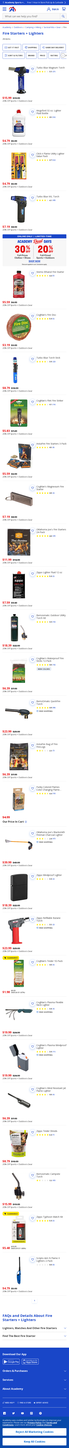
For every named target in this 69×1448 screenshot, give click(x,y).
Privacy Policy (34, 1422)
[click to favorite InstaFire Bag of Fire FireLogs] (32, 745)
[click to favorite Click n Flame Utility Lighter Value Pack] (32, 155)
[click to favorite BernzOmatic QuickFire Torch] (32, 702)
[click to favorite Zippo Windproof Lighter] (32, 876)
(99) (54, 708)
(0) (53, 1265)
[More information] (26, 822)
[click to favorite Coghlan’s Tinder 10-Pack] (32, 962)
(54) (54, 117)
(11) (54, 1052)
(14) (54, 404)
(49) (54, 200)
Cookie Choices (44, 1425)
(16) (54, 665)
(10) (54, 622)
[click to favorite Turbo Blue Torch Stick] (32, 359)
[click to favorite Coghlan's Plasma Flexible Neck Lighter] (32, 1003)
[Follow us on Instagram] (31, 1413)
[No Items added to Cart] (63, 9)
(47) (54, 839)
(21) (54, 72)
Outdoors (18, 27)
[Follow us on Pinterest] (40, 1413)
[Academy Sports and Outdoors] (12, 9)
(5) (53, 276)
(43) (54, 1180)
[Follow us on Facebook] (4, 1413)
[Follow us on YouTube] (22, 1413)
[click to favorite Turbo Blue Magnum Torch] (32, 69)
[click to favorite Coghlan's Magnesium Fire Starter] (32, 487)
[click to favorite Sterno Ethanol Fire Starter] (32, 273)
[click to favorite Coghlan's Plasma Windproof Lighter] (32, 1046)
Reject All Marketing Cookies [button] (34, 1432)
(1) (53, 1135)
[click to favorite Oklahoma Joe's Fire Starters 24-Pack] (32, 530)
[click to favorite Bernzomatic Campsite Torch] (32, 1175)
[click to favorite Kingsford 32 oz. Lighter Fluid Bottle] (32, 111)
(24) (54, 536)
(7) (53, 751)
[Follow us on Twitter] (13, 1413)
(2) (53, 879)
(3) (53, 576)
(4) (53, 493)
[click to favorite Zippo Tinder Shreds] (32, 1132)
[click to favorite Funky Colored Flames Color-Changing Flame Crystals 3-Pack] (32, 788)
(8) (53, 447)
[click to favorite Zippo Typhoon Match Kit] (32, 1218)
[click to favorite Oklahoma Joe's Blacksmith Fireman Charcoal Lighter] (32, 833)
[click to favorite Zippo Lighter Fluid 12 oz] (32, 573)
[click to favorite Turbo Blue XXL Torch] (32, 197)
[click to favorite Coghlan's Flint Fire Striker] (32, 401)
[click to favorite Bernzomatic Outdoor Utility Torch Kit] (32, 616)
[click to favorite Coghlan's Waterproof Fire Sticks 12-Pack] (32, 659)
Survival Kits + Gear (52, 27)
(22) (54, 362)
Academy (7, 27)
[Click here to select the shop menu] (4, 9)
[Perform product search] (63, 16)
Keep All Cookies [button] (34, 1441)
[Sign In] (48, 9)
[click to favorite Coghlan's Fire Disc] (32, 316)
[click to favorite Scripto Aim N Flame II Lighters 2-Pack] (32, 1259)
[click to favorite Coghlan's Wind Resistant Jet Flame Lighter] (32, 1089)
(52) (54, 160)
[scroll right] (62, 55)
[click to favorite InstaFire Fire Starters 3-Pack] (32, 445)
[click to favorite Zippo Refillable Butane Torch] (32, 919)
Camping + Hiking (33, 27)
